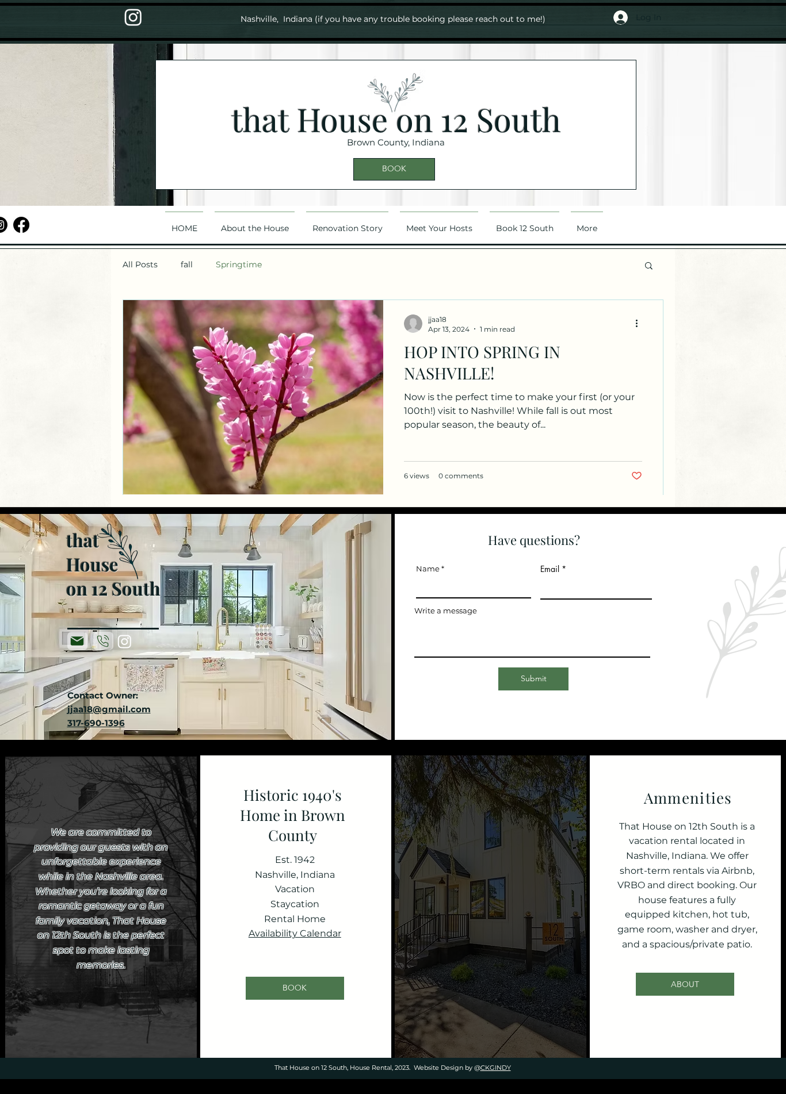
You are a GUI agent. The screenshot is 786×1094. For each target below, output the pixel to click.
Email (549, 569)
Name (428, 569)
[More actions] (640, 324)
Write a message (445, 611)
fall (187, 264)
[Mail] (77, 641)
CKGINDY (495, 1068)
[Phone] (103, 641)
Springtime (239, 264)
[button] (648, 266)
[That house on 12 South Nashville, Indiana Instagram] (133, 17)
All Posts (140, 264)
